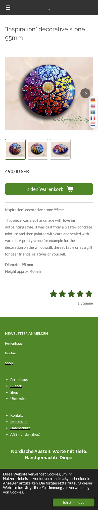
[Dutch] (93, 124)
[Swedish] (93, 112)
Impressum (19, 421)
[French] (93, 118)
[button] (15, 149)
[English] (93, 106)
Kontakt (16, 415)
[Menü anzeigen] (8, 8)
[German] (93, 100)
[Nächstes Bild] (85, 93)
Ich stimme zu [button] (73, 502)
